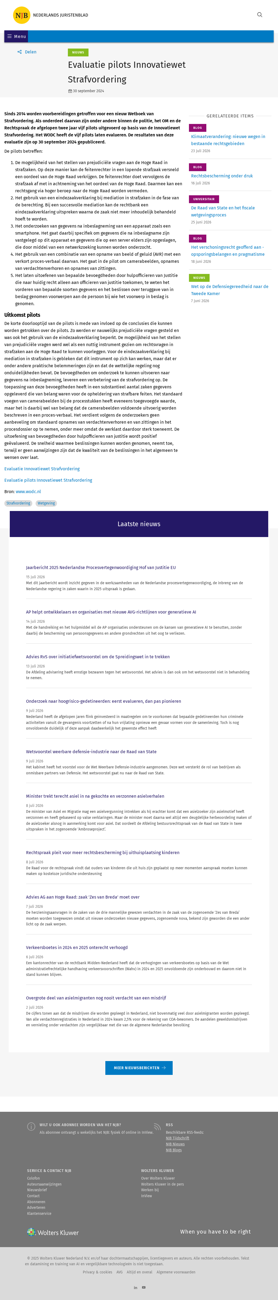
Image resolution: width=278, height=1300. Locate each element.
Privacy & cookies (97, 1272)
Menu (20, 36)
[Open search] (259, 15)
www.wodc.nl (28, 491)
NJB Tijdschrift (177, 1138)
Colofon (33, 1178)
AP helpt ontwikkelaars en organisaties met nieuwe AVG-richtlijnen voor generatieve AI (111, 612)
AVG (119, 1272)
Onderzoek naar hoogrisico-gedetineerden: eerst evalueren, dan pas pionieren (103, 701)
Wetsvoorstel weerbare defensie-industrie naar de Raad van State (91, 751)
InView (146, 1196)
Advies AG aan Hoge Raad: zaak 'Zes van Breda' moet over (83, 897)
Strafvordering (18, 503)
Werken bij (150, 1190)
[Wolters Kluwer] (50, 15)
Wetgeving (46, 503)
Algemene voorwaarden (176, 1272)
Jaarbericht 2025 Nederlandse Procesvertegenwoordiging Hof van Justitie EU (101, 567)
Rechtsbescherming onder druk (222, 175)
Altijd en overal (139, 1272)
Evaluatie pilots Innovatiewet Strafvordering (48, 480)
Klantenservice (39, 1214)
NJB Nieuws (175, 1144)
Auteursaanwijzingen (44, 1184)
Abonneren (36, 1202)
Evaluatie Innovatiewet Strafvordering (42, 468)
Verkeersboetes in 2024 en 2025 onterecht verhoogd (77, 947)
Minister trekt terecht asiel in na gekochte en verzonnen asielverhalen (95, 796)
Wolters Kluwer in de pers (162, 1184)
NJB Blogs (174, 1150)
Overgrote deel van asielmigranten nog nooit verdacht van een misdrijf (96, 998)
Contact (33, 1196)
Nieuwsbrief (37, 1190)
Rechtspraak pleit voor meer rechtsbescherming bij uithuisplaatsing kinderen (102, 852)
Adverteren (36, 1208)
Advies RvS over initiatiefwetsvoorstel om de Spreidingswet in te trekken (98, 656)
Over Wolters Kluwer (158, 1178)
